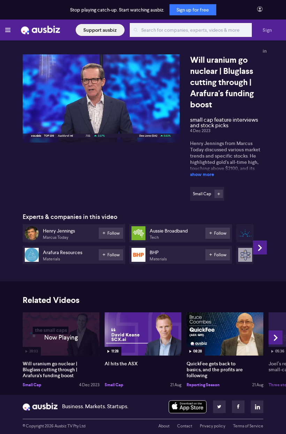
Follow (218, 194)
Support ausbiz (100, 30)
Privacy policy (212, 426)
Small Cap (32, 385)
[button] (103, 100)
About (164, 426)
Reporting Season (203, 385)
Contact (184, 426)
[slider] (101, 117)
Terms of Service (248, 426)
